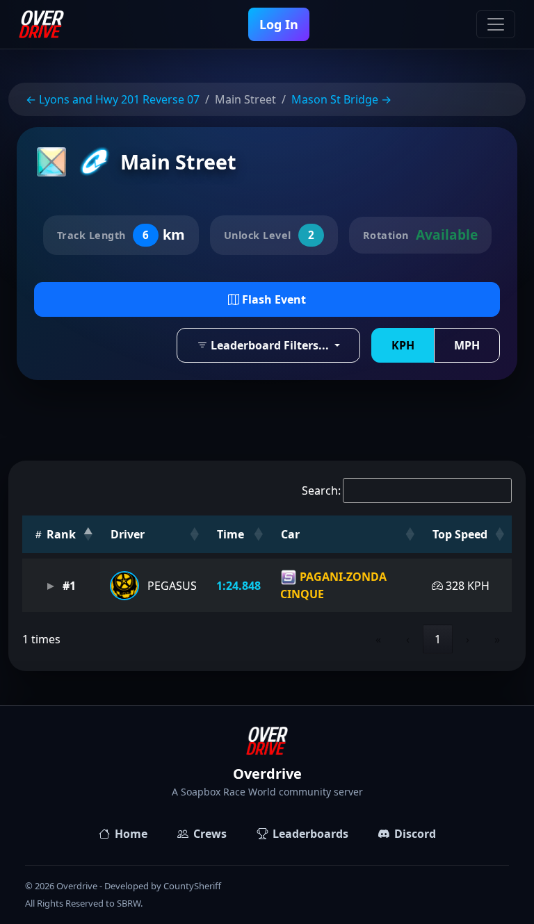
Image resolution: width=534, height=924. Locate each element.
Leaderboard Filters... (270, 345)
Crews (210, 833)
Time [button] (230, 534)
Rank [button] (60, 534)
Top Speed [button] (459, 534)
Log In (278, 24)
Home (131, 833)
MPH (467, 345)
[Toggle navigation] (495, 24)
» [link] (497, 639)
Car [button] (290, 534)
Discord (415, 833)
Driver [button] (128, 534)
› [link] (467, 639)
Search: (321, 490)
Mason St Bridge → (341, 99)
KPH (402, 345)
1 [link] (438, 639)
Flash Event (272, 299)
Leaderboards (310, 833)
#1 (68, 585)
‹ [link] (408, 639)
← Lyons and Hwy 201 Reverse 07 (113, 99)
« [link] (378, 639)
